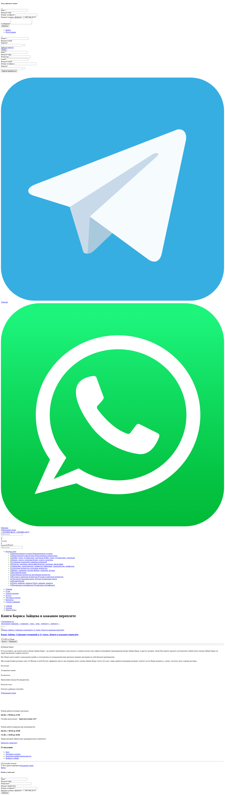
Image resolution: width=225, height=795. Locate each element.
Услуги (8, 596)
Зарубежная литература (40, 575)
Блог (7, 752)
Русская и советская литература (50, 577)
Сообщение (5, 24)
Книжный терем (26, 766)
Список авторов (12, 593)
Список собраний (13, 602)
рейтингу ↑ (55, 624)
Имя (3, 10)
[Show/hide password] (24, 45)
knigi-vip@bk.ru (8, 705)
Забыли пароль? (7, 48)
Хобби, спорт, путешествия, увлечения (59, 558)
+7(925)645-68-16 (8, 532)
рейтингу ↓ (45, 624)
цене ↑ (38, 624)
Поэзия (21, 581)
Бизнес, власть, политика (43, 560)
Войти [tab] (8, 30)
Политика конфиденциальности (18, 756)
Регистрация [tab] (11, 32)
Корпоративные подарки (42, 554)
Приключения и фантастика (46, 556)
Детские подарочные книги (46, 579)
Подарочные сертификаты (44, 585)
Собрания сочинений (38, 562)
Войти (4, 50)
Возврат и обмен (12, 758)
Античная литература (38, 568)
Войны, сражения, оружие (44, 570)
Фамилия (4, 57)
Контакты (9, 600)
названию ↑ (25, 624)
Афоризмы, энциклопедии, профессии (58, 566)
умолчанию (5, 624)
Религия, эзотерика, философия (50, 564)
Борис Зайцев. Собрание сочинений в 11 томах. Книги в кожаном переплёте (39, 634)
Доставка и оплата (13, 598)
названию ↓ (15, 624)
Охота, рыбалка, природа (43, 583)
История (22, 573)
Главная (9, 589)
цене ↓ (32, 624)
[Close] (2, 8)
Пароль (4, 43)
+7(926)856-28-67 (22, 532)
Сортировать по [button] (7, 622)
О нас (8, 591)
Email (3, 38)
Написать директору (9, 743)
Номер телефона (8, 15)
